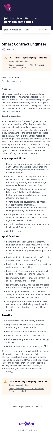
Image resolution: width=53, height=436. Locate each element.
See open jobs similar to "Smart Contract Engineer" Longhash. (26, 66)
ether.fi (29, 132)
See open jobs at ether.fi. (19, 61)
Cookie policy (32, 430)
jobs (6, 29)
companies (15, 29)
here (17, 111)
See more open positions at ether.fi (27, 406)
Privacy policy (21, 430)
